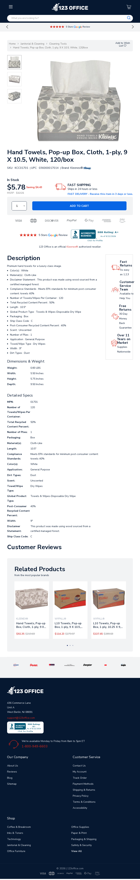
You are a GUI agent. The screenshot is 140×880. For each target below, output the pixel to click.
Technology (14, 839)
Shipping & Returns (84, 790)
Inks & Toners (15, 833)
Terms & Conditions (84, 802)
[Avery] (16, 665)
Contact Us (79, 765)
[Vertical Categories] (11, 7)
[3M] (105, 665)
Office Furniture (16, 851)
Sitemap (12, 784)
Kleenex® (72, 246)
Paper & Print (79, 833)
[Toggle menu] (11, 35)
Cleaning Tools (58, 43)
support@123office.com (21, 718)
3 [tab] (72, 645)
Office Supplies (80, 827)
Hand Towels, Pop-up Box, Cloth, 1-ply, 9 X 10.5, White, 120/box (50, 47)
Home (12, 43)
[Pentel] (34, 665)
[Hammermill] (69, 665)
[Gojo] (123, 665)
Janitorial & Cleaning (32, 43)
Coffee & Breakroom (19, 827)
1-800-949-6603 (35, 746)
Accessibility (80, 808)
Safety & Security (81, 845)
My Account (79, 771)
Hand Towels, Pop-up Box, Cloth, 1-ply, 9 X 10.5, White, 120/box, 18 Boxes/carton (30, 625)
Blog (9, 778)
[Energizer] (87, 665)
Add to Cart (79, 206)
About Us (12, 765)
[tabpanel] (32, 610)
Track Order (80, 778)
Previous (7, 27)
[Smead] (52, 665)
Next (133, 27)
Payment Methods (83, 784)
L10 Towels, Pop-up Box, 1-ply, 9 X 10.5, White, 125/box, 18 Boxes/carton (68, 625)
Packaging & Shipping (83, 839)
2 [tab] (70, 645)
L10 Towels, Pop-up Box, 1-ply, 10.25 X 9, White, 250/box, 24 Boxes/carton (107, 625)
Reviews (12, 771)
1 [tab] (67, 645)
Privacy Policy (80, 796)
